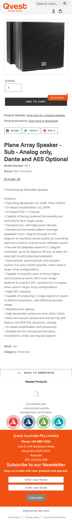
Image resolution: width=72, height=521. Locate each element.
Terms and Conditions (55, 517)
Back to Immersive (38, 372)
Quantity (10, 80)
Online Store (14, 517)
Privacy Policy (32, 517)
